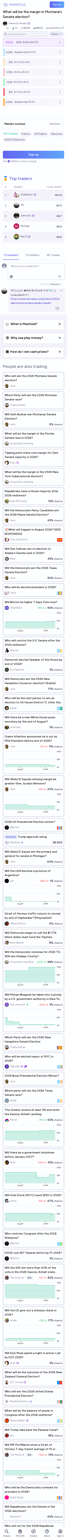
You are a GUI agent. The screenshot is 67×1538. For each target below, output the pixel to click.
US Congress (11, 133)
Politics (25, 133)
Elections (56, 133)
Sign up (57, 4)
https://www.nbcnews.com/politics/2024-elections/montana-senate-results (35, 301)
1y (55, 290)
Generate (54, 123)
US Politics (40, 133)
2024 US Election (15, 139)
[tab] (11, 255)
